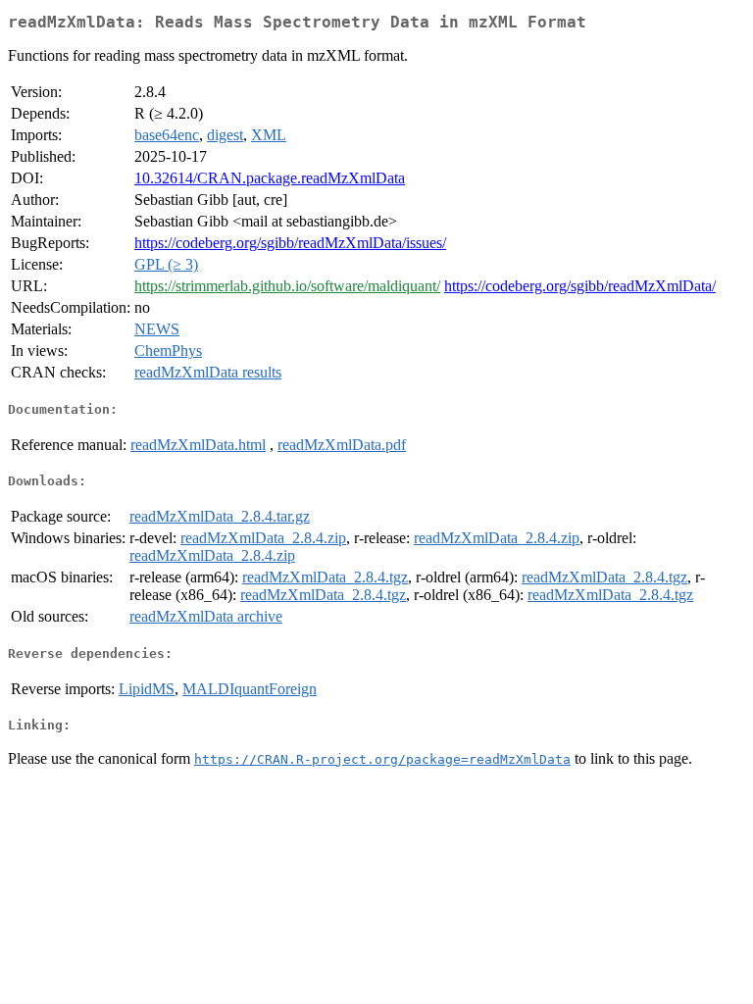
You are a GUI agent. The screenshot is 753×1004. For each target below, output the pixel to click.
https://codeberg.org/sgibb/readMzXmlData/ (580, 285)
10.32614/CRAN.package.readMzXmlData (269, 178)
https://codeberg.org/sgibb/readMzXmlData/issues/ (290, 242)
